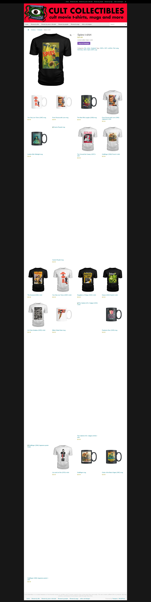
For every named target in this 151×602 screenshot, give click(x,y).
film (85, 48)
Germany (80, 49)
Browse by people (98, 1)
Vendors (33, 30)
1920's (102, 48)
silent (84, 49)
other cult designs (118, 1)
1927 (105, 48)
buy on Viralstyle (84, 43)
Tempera (114, 598)
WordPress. (122, 598)
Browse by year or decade (86, 1)
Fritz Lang (116, 48)
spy (96, 49)
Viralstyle (39, 30)
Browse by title (74, 1)
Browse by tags (109, 1)
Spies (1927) (90, 49)
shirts (88, 48)
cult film (110, 48)
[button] (70, 35)
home (67, 1)
